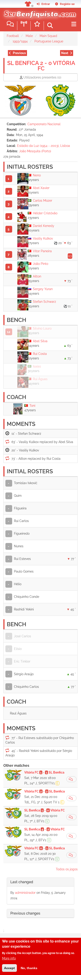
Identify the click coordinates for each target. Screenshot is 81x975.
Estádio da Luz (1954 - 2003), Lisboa (43, 146)
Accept (9, 968)
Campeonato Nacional (44, 124)
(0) (42, 77)
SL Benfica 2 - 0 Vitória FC (41, 66)
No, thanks (29, 968)
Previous (19, 53)
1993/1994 (20, 41)
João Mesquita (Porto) (35, 151)
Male (29, 36)
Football (13, 36)
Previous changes (25, 913)
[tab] (40, 882)
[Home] (39, 13)
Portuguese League (48, 41)
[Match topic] (71, 779)
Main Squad (48, 36)
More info (9, 958)
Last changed (21, 882)
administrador (25, 892)
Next (64, 53)
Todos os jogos (67, 869)
